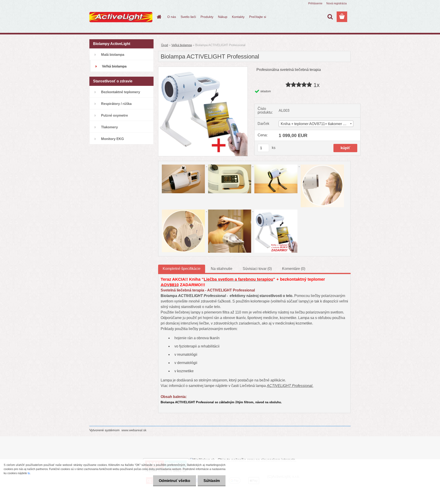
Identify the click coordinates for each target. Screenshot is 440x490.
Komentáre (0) (293, 269)
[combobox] (316, 123)
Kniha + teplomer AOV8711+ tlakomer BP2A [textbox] (316, 124)
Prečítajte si (257, 17)
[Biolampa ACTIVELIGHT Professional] (203, 68)
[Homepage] (158, 16)
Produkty (207, 17)
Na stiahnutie (221, 269)
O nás (171, 17)
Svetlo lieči (188, 17)
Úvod (164, 45)
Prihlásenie (315, 3)
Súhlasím (212, 481)
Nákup (222, 17)
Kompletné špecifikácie (182, 269)
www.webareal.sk (133, 430)
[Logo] (120, 17)
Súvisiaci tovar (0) (257, 269)
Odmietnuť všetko (174, 481)
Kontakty (238, 17)
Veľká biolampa (181, 45)
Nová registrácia (336, 3)
